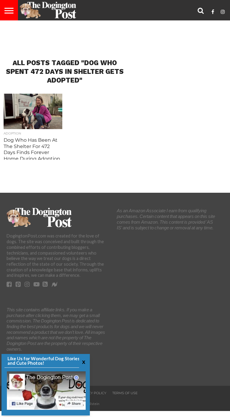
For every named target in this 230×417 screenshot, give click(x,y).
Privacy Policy (92, 393)
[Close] (83, 361)
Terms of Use (124, 393)
